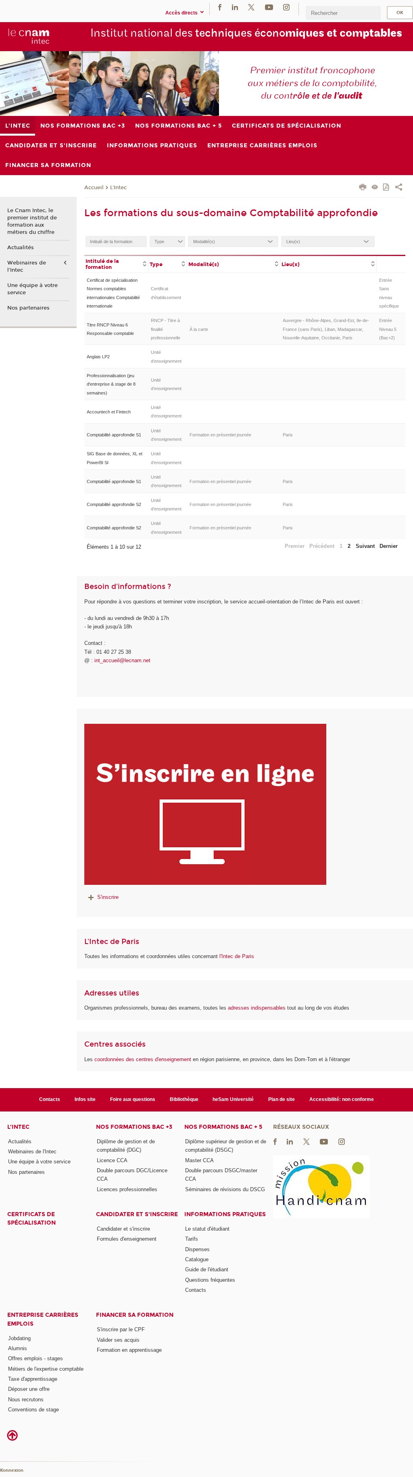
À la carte (199, 329)
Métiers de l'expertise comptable (45, 1369)
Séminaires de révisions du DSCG (225, 1189)
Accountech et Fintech (109, 411)
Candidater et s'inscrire (137, 1214)
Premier (295, 546)
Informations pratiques (225, 1214)
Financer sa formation (134, 1315)
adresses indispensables (257, 1008)
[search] (343, 12)
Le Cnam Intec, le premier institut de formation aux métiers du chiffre (32, 221)
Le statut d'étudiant (207, 1229)
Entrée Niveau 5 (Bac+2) (387, 329)
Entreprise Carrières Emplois (42, 1319)
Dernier (389, 546)
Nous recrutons (26, 1399)
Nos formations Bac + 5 (223, 1127)
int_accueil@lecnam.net (122, 660)
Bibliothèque (184, 1099)
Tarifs (191, 1239)
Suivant (365, 546)
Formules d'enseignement (126, 1239)
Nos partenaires (28, 308)
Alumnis (17, 1348)
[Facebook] (220, 7)
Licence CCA (112, 1160)
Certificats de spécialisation (31, 1218)
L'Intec (118, 187)
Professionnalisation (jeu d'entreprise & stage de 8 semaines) (111, 384)
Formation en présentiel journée (220, 434)
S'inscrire (108, 897)
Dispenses (197, 1249)
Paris (288, 434)
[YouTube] (269, 7)
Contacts (49, 1099)
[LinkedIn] (235, 7)
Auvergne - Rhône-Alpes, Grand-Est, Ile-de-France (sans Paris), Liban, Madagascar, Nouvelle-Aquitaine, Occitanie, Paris (326, 329)
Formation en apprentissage (129, 1350)
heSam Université (233, 1099)
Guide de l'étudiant (206, 1269)
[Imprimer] (362, 188)
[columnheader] (116, 264)
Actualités (20, 247)
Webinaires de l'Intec (26, 266)
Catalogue (197, 1259)
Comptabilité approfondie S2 (114, 504)
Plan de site (281, 1099)
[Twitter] (251, 7)
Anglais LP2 (98, 356)
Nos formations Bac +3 (134, 1127)
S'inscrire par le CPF (121, 1329)
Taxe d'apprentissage (32, 1379)
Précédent (321, 546)
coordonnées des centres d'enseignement (143, 1059)
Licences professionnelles (127, 1189)
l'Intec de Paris (236, 956)
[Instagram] (286, 7)
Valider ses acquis (118, 1340)
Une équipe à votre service (32, 289)
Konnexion (11, 1470)
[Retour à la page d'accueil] (29, 36)
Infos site (85, 1099)
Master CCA (199, 1160)
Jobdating (19, 1338)
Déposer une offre (29, 1389)
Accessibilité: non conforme (341, 1099)
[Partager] (398, 188)
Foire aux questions (132, 1099)
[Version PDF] (386, 188)
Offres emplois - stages (35, 1358)
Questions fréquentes (210, 1280)
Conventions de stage (33, 1410)
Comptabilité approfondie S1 (114, 434)
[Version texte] (374, 188)
